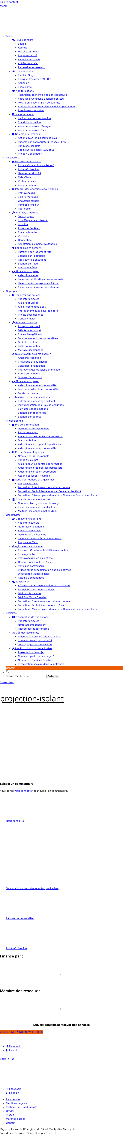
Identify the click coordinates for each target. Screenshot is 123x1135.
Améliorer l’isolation (29, 357)
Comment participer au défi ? (35, 640)
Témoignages (26, 216)
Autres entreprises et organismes (34, 479)
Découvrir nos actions (27, 161)
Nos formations (24, 90)
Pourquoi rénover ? (29, 326)
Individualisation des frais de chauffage (41, 404)
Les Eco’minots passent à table (33, 648)
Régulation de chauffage (32, 259)
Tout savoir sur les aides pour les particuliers (32, 888)
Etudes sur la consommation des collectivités (44, 569)
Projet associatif (27, 55)
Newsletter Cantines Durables (35, 660)
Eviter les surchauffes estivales (36, 507)
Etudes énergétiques (30, 334)
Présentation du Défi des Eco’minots (39, 636)
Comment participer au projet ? (36, 656)
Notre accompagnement (32, 526)
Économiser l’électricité (31, 255)
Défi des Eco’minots (29, 593)
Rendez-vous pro (28, 432)
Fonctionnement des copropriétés (38, 338)
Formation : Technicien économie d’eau (41, 605)
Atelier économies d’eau (32, 130)
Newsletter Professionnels (33, 428)
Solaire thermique (28, 196)
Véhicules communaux (31, 565)
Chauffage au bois (28, 200)
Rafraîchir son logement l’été (34, 251)
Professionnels (15, 420)
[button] (7, 672)
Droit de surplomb (28, 342)
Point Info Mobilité (28, 169)
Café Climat (25, 177)
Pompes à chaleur (28, 204)
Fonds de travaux (28, 393)
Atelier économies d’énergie (34, 126)
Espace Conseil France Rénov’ (36, 165)
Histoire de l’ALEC (28, 51)
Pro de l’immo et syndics (29, 452)
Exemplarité (25, 86)
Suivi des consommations (33, 408)
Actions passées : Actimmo (34, 475)
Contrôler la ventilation (31, 365)
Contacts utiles (27, 318)
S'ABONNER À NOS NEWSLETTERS (22, 1031)
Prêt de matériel (27, 267)
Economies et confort (27, 247)
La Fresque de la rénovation (34, 118)
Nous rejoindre (24, 71)
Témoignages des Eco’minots (35, 644)
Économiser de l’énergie (32, 412)
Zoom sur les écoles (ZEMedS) (36, 149)
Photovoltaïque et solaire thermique (39, 369)
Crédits (10, 1110)
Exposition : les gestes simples (36, 589)
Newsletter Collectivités (32, 534)
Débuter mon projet (29, 330)
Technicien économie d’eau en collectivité (42, 94)
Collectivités (13, 514)
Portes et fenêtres (29, 228)
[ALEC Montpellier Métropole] (9, 29)
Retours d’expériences (31, 577)
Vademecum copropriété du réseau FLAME (43, 141)
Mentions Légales (16, 1103)
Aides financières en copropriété (37, 385)
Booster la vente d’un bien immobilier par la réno (46, 106)
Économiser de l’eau (29, 416)
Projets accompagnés (30, 314)
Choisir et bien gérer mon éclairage (39, 503)
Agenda (22, 47)
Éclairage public (27, 554)
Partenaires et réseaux (31, 67)
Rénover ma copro (26, 322)
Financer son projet (27, 271)
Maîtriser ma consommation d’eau (37, 510)
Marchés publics (15, 1118)
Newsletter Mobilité (29, 173)
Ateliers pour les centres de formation (40, 436)
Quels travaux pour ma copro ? (32, 353)
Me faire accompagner (31, 349)
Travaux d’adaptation (30, 377)
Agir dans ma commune (28, 546)
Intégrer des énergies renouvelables (36, 188)
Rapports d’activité (29, 59)
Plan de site (13, 1099)
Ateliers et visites (28, 302)
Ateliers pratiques (28, 185)
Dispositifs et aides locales (34, 573)
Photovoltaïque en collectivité (35, 557)
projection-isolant (32, 698)
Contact (10, 667)
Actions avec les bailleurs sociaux (37, 137)
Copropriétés (13, 291)
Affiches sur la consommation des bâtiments (44, 585)
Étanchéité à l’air (27, 232)
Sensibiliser (22, 581)
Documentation (27, 440)
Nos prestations (24, 114)
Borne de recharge (29, 373)
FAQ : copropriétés (29, 346)
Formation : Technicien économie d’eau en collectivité (49, 491)
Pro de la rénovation (26, 424)
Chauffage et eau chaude (33, 220)
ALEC (9, 35)
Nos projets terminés (27, 133)
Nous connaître (24, 39)
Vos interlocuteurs (28, 298)
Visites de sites (27, 181)
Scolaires (11, 612)
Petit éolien (24, 208)
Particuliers (12, 157)
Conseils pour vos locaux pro (32, 499)
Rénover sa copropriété (20, 918)
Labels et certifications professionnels (40, 279)
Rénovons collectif (29, 145)
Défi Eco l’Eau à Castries (32, 597)
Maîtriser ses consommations (32, 397)
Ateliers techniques (29, 530)
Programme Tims (28, 483)
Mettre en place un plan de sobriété (39, 102)
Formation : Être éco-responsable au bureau (44, 487)
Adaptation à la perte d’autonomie (38, 243)
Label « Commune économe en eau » (40, 538)
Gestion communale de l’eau (34, 562)
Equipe (22, 43)
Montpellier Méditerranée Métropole (25, 980)
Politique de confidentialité (21, 1107)
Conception (25, 240)
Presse (10, 1114)
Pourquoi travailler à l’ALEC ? (34, 79)
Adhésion (23, 82)
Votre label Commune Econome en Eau (41, 98)
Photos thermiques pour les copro (38, 310)
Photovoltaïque (27, 192)
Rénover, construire (26, 212)
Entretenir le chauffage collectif (36, 401)
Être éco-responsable (31, 110)
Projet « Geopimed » (30, 153)
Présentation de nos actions (32, 616)
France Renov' (10, 1014)
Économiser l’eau (28, 263)
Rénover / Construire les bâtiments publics (43, 550)
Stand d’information (29, 122)
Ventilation (24, 236)
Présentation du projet (31, 652)
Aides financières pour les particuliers (40, 444)
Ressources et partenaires (33, 628)
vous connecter (23, 790)
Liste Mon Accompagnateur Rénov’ (38, 283)
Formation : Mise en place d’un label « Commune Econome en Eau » (57, 495)
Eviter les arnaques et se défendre (38, 287)
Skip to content (9, 1)
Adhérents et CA (28, 63)
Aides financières (28, 275)
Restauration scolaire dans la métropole (41, 664)
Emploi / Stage (26, 75)
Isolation (23, 224)
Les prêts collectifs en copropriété (38, 389)
